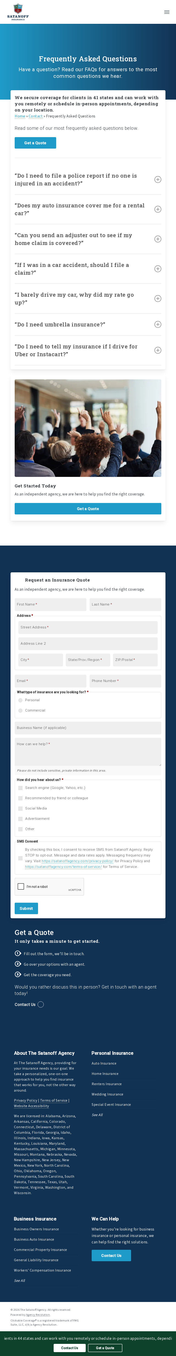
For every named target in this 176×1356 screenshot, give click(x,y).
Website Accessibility (31, 1105)
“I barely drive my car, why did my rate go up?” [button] (74, 298)
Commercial (35, 710)
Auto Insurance (104, 1063)
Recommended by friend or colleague (56, 798)
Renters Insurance (107, 1084)
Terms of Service (54, 1100)
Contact (36, 116)
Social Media (36, 808)
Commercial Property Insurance (40, 1249)
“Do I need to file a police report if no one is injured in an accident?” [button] (76, 179)
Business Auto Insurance (34, 1239)
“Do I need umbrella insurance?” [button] (60, 324)
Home (20, 116)
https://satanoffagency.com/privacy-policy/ (77, 861)
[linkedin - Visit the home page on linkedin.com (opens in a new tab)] (155, 1309)
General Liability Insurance (36, 1260)
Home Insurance (105, 1073)
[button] (166, 12)
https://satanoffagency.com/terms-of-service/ (63, 867)
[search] (157, 12)
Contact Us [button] (25, 1004)
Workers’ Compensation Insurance (42, 1270)
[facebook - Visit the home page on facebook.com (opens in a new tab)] (147, 1309)
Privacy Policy (25, 1100)
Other (30, 829)
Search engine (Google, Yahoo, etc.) (55, 788)
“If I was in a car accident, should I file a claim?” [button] (72, 268)
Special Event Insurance (111, 1104)
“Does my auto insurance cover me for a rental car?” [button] (80, 209)
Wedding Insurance (108, 1094)
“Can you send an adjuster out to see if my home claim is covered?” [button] (73, 239)
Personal (32, 700)
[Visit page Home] (18, 12)
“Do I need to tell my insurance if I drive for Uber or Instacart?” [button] (76, 350)
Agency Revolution (38, 1314)
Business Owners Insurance (36, 1229)
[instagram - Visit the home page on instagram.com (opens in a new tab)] (163, 1309)
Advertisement (37, 819)
